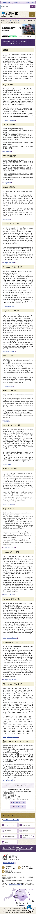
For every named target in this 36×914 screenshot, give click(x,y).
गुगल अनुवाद (6, 420)
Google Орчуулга (10, 737)
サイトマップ (6, 847)
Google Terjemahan (9, 679)
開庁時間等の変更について (15, 884)
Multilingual (30, 2)
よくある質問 (6, 2)
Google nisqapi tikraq (10, 638)
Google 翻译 (7, 151)
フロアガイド (19, 806)
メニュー (32, 15)
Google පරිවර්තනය (8, 504)
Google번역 (6, 219)
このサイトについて (19, 20)
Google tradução (8, 306)
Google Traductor (8, 262)
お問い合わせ (18, 2)
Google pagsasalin (9, 351)
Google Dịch (7, 464)
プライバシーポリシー (9, 848)
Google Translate (8, 594)
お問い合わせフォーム (19, 802)
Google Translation (9, 120)
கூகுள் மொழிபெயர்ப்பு (8, 547)
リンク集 (18, 850)
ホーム (10, 20)
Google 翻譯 (7, 182)
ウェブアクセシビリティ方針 (11, 820)
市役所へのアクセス (8, 863)
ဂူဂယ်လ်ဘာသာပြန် (8, 780)
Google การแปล (8, 386)
